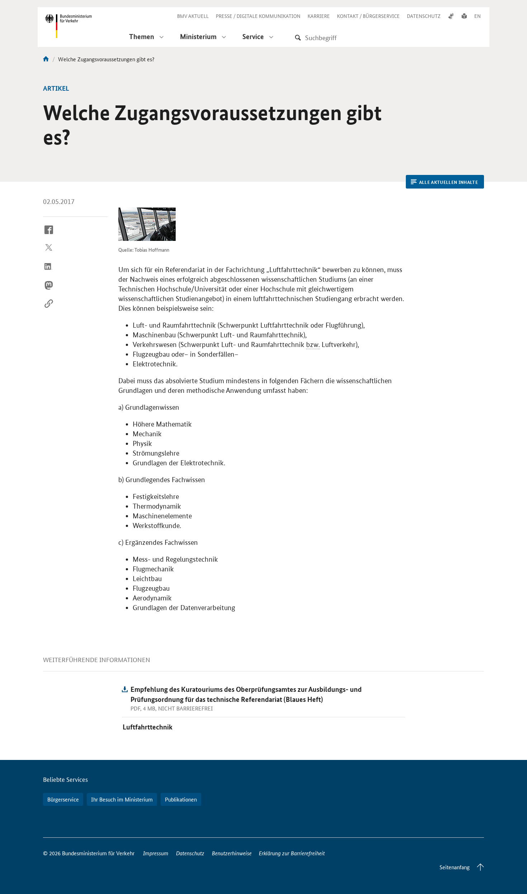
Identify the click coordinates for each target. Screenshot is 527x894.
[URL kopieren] (48, 309)
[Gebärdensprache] (451, 15)
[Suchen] (298, 37)
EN (477, 15)
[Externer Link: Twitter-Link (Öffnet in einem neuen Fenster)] (48, 253)
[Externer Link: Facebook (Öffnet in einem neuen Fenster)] (48, 235)
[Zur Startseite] (46, 59)
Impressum (155, 853)
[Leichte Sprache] (464, 15)
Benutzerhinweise (232, 853)
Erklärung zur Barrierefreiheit (292, 853)
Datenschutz (190, 853)
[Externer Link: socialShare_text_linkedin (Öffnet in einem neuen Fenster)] (48, 272)
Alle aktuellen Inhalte (448, 182)
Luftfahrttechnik (147, 726)
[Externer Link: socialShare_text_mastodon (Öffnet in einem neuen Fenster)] (48, 290)
